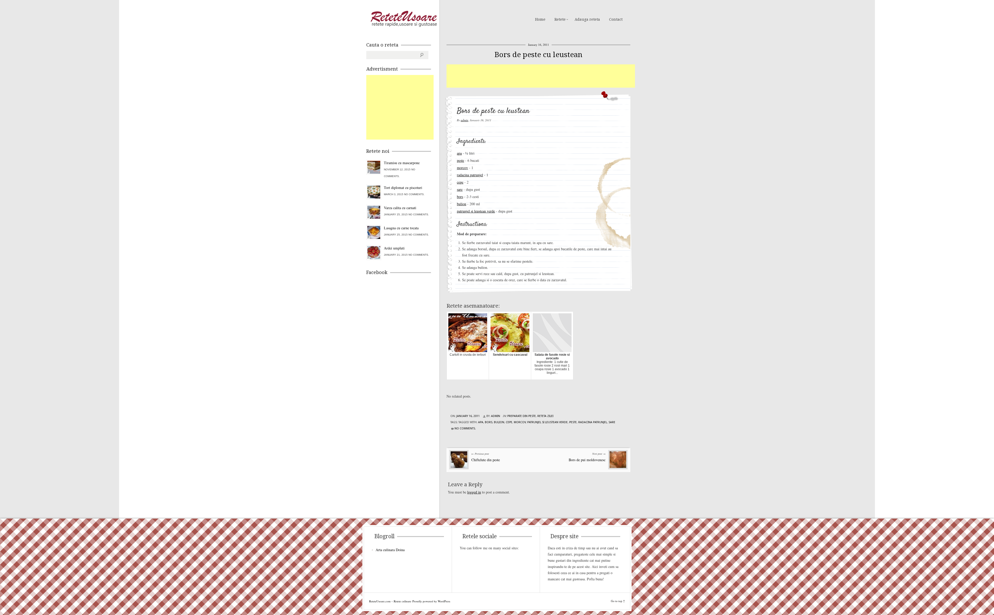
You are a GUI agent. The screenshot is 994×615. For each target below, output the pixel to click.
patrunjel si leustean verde (476, 211)
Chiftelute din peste (485, 459)
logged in (474, 492)
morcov (462, 167)
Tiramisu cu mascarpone (402, 162)
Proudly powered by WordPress (431, 601)
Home (540, 19)
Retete (560, 19)
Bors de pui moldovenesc (587, 459)
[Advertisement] (541, 76)
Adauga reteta (587, 19)
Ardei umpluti (394, 248)
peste (460, 160)
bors (460, 196)
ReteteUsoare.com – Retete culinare (403, 18)
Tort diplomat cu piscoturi (403, 187)
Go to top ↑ (618, 601)
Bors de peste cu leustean (538, 54)
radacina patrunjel (470, 174)
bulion (461, 203)
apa (459, 153)
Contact (616, 19)
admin (464, 120)
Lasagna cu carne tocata (401, 227)
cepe (460, 182)
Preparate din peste (521, 416)
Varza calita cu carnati (400, 207)
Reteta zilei (545, 416)
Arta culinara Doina (390, 549)
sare (460, 189)
